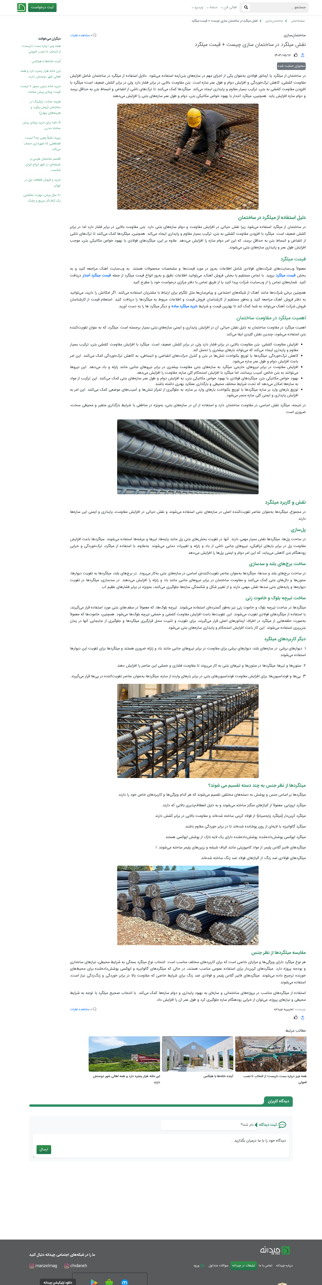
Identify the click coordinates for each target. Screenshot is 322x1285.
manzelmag (45, 1266)
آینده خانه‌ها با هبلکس (46, 61)
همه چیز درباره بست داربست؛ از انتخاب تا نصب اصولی (41, 49)
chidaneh (78, 1266)
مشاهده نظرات (80, 35)
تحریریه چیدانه (283, 1009)
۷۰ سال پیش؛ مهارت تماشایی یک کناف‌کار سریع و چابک (42, 198)
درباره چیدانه (284, 1266)
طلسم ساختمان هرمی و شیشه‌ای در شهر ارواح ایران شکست (43, 164)
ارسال (44, 1149)
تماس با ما (265, 1266)
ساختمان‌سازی (295, 35)
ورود (196, 1266)
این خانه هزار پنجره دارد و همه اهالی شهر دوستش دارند (41, 74)
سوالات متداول (218, 1266)
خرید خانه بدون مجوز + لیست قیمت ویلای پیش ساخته (40, 89)
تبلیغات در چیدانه (243, 1266)
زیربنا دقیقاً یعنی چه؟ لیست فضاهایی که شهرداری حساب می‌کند (42, 143)
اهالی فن (230, 7)
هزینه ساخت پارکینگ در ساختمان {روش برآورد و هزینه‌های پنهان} (45, 107)
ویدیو (199, 7)
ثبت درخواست (42, 7)
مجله (213, 7)
